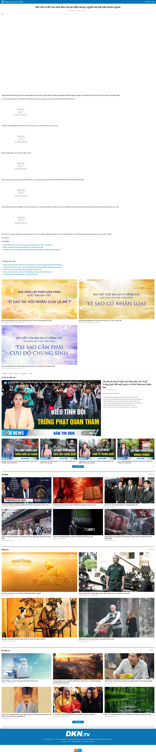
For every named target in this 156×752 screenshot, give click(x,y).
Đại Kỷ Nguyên (77, 739)
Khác (3, 595)
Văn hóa (106, 716)
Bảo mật (85, 741)
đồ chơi (10, 373)
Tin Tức (104, 389)
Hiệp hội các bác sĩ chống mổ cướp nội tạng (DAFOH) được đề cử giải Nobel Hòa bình (31, 249)
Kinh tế (106, 540)
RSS (69, 741)
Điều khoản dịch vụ (76, 741)
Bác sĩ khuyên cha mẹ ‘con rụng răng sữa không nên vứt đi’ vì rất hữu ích (28, 245)
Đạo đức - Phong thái (83, 641)
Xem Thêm (78, 466)
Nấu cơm (16, 373)
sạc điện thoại (23, 373)
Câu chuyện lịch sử (6, 718)
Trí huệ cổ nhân (5, 641)
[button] (153, 466)
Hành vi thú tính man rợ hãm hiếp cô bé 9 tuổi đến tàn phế (23, 247)
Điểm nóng (107, 506)
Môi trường (55, 506)
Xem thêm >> (151, 474)
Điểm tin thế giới (5, 506)
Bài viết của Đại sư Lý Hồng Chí (9, 322)
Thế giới (3, 682)
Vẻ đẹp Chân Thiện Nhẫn (84, 595)
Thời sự (3, 540)
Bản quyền (92, 741)
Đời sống (107, 682)
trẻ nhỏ (30, 373)
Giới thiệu (63, 741)
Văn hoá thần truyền (57, 684)
